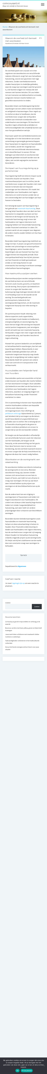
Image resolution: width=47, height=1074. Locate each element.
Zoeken (7, 603)
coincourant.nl (11, 3)
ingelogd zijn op (18, 583)
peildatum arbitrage (13, 413)
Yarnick (23, 555)
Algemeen (22, 566)
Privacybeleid (27, 1071)
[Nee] (44, 1066)
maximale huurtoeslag (26, 208)
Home (5, 27)
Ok (18, 1071)
